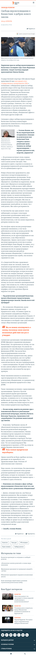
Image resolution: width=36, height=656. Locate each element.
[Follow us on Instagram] (6, 635)
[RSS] (27, 635)
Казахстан (17, 594)
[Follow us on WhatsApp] (19, 635)
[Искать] (25, 654)
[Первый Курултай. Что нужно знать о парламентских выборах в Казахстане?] (7, 620)
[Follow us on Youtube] (2, 635)
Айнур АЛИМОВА (6, 21)
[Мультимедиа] (11, 654)
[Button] (31, 29)
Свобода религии (8, 8)
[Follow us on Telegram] (15, 635)
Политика (17, 617)
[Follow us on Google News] (23, 635)
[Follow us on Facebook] (10, 635)
